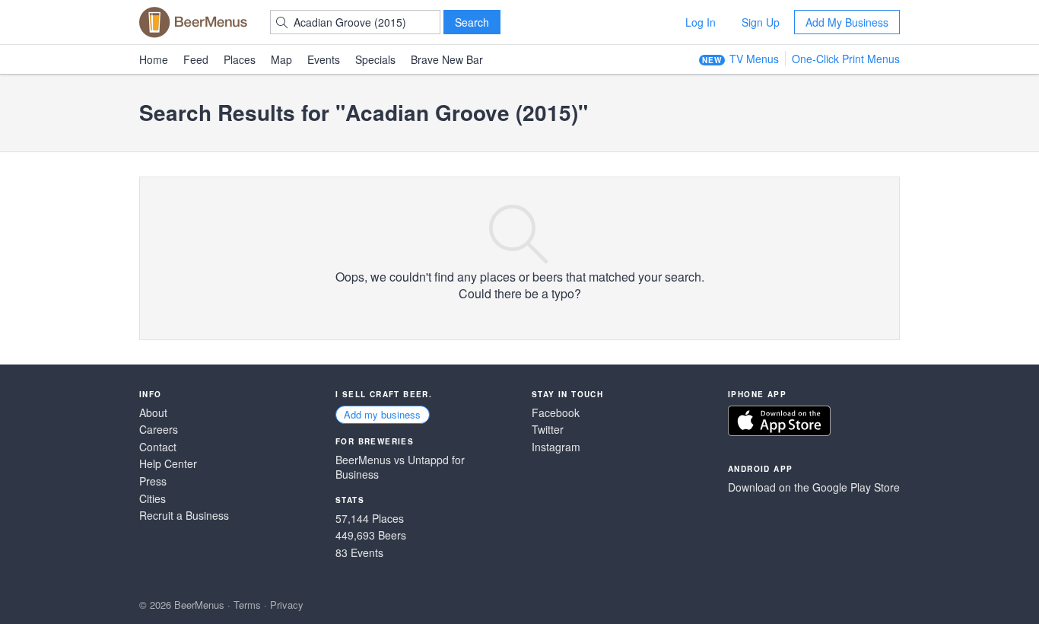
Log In (700, 22)
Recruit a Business (184, 515)
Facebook (556, 413)
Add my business (382, 414)
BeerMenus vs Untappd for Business (400, 467)
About (153, 413)
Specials (375, 59)
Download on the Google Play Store (814, 487)
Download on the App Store (779, 421)
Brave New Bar (447, 59)
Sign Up (761, 22)
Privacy (286, 604)
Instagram (556, 447)
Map (281, 59)
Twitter (548, 429)
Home (153, 59)
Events (323, 59)
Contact (157, 447)
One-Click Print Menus (846, 58)
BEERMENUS (193, 22)
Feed (195, 59)
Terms (247, 604)
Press (153, 481)
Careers (158, 429)
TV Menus (754, 58)
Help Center (168, 464)
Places (240, 59)
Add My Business (846, 22)
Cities (152, 499)
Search (472, 22)
